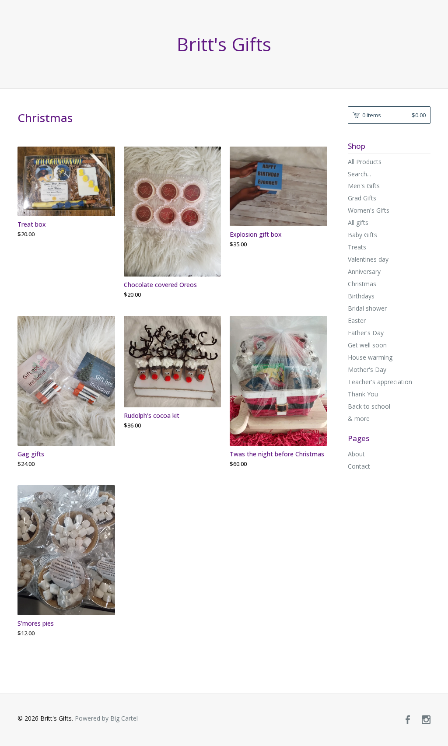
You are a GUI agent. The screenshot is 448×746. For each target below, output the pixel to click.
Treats (357, 247)
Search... (359, 174)
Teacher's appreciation (380, 382)
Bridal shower (367, 308)
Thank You (363, 394)
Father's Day (366, 333)
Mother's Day (367, 369)
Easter (357, 320)
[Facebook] (407, 720)
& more (359, 418)
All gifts (358, 222)
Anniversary (364, 271)
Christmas (362, 284)
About (356, 454)
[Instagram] (426, 720)
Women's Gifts (368, 210)
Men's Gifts (364, 186)
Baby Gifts (362, 235)
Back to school (369, 406)
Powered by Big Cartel (106, 718)
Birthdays (361, 296)
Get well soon (367, 345)
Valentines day (368, 259)
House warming (370, 357)
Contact (359, 466)
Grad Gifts (362, 198)
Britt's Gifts (224, 44)
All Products (365, 162)
